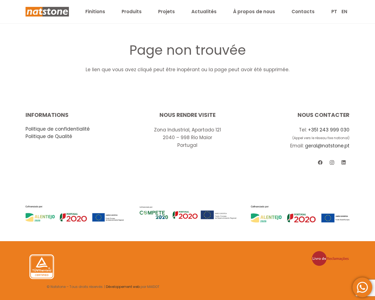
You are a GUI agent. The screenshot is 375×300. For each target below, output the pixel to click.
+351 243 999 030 (328, 129)
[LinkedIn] (343, 163)
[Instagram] (332, 163)
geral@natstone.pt (327, 145)
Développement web (123, 286)
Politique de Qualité (49, 136)
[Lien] (47, 11)
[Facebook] (320, 163)
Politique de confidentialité (58, 129)
